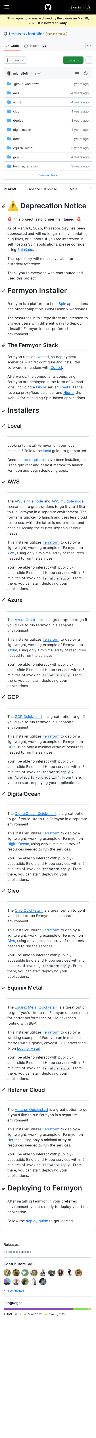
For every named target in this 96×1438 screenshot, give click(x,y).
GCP (11, 747)
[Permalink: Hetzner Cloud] (4, 1090)
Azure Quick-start (30, 619)
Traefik (65, 387)
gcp (16, 157)
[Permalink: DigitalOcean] (4, 794)
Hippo (68, 392)
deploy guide (37, 1221)
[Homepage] (48, 7)
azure (17, 102)
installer (36, 33)
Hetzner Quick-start (31, 1109)
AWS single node (29, 501)
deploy (18, 120)
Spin (62, 303)
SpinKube (25, 249)
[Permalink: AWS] (4, 481)
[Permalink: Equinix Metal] (4, 987)
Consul (56, 367)
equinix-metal (23, 148)
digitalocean (22, 129)
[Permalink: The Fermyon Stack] (4, 345)
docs (16, 139)
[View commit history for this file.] (86, 73)
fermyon (17, 33)
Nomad (43, 356)
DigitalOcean (18, 844)
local (47, 450)
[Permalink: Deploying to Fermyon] (4, 1188)
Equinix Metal (28, 1048)
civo (16, 111)
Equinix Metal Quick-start (36, 1007)
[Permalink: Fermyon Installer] (4, 291)
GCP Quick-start (28, 716)
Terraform (51, 542)
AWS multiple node (67, 501)
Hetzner (14, 1140)
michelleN (20, 73)
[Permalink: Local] (4, 426)
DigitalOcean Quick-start (35, 813)
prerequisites (35, 459)
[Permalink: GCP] (4, 697)
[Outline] (90, 188)
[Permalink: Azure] (4, 600)
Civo (11, 940)
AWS (11, 553)
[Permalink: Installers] (4, 410)
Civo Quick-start (29, 910)
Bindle (41, 387)
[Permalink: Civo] (4, 891)
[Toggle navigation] (7, 7)
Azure (12, 650)
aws (16, 93)
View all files (48, 175)
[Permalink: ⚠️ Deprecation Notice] (4, 206)
